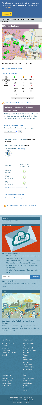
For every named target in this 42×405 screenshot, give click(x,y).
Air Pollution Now (8, 343)
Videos (25, 355)
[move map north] (6, 77)
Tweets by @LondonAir (10, 221)
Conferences (27, 364)
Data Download (28, 381)
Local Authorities (8, 378)
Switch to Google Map (10, 73)
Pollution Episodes (12, 110)
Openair (25, 390)
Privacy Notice (17, 402)
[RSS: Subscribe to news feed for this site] (5, 206)
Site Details (19, 107)
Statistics (29, 107)
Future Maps (6, 350)
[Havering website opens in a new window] (8, 153)
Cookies (31, 400)
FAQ (24, 345)
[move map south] (6, 83)
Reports (26, 362)
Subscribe (35, 277)
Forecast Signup (28, 367)
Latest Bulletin (7, 383)
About (16, 400)
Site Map (26, 402)
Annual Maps (6, 348)
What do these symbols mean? (16, 188)
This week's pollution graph (14, 194)
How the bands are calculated (22, 99)
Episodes (5, 355)
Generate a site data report (14, 198)
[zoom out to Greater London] (6, 80)
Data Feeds (27, 385)
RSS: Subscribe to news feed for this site (21, 206)
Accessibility (23, 400)
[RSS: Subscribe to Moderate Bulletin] (3, 103)
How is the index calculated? (12, 68)
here (8, 272)
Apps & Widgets (28, 378)
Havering (21, 149)
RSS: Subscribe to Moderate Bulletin (18, 103)
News (25, 357)
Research (26, 353)
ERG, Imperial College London (23, 397)
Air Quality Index (28, 369)
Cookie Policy (6, 8)
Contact (9, 400)
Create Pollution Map (9, 353)
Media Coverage (28, 360)
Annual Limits (6, 385)
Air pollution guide (29, 350)
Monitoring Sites (7, 381)
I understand (7, 14)
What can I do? (28, 348)
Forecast (5, 345)
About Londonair (28, 343)
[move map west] (3, 80)
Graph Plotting (28, 383)
